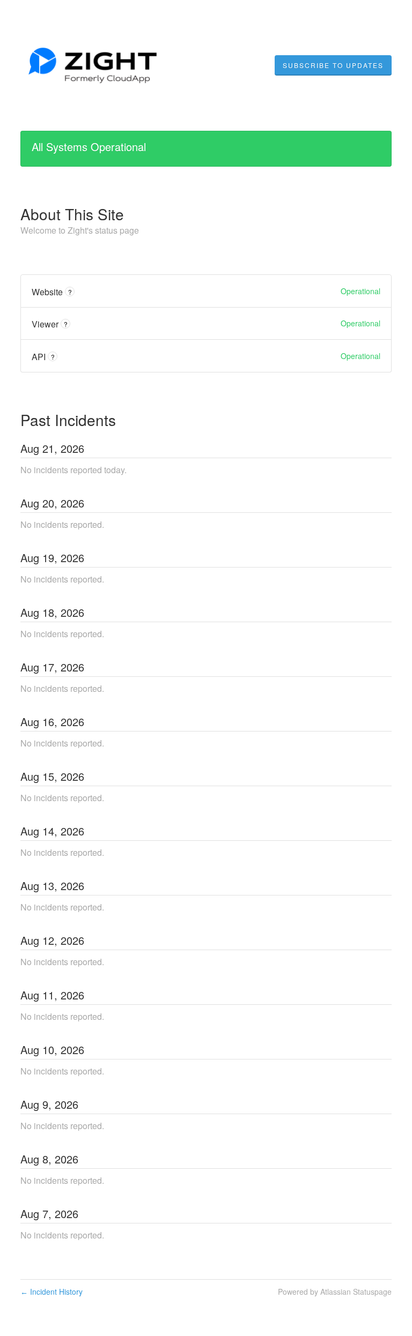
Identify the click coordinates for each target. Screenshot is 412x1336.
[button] (333, 65)
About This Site (72, 214)
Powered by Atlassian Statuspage (335, 1291)
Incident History (51, 1291)
